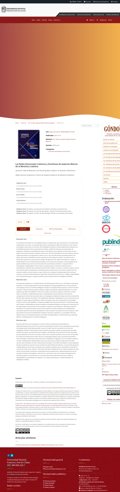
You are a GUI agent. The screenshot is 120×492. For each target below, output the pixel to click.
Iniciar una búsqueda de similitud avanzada (38, 445)
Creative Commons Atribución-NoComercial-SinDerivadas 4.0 (58, 388)
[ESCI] (106, 209)
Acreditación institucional (67, 15)
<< (16, 441)
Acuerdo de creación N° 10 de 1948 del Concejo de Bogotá (22, 477)
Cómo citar (47, 233)
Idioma (91, 20)
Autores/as (39, 229)
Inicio (33, 20)
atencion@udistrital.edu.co (94, 490)
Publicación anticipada (110, 146)
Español (107, 192)
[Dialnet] (106, 289)
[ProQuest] (106, 255)
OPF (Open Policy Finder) (110, 375)
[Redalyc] (106, 229)
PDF (21, 222)
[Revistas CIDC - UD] (86, 20)
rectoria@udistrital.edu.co (85, 471)
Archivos (44, 20)
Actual (38, 20)
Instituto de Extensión (84, 15)
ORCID (105, 182)
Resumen (23, 229)
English (107, 190)
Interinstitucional (98, 15)
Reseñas (105, 178)
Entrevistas (106, 175)
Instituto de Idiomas (112, 15)
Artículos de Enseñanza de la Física (59, 151)
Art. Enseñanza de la (109, 157)
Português (108, 193)
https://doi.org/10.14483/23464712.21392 (62, 132)
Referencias (72, 229)
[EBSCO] (106, 250)
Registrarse (103, 20)
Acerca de (57, 20)
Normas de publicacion (110, 143)
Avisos (50, 20)
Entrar (110, 20)
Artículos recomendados (111, 150)
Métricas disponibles (55, 229)
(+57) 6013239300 (85, 486)
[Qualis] (106, 219)
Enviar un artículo (108, 139)
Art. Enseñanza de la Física (111, 164)
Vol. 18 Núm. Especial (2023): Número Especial (41, 123)
